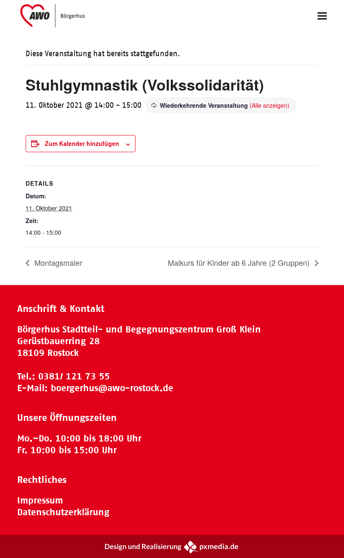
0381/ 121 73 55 (74, 376)
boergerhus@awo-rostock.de (112, 388)
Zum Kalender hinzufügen (82, 143)
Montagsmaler (57, 262)
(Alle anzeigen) (269, 105)
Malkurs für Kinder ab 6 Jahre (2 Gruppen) (240, 262)
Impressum (40, 500)
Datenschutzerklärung (63, 512)
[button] (322, 15)
